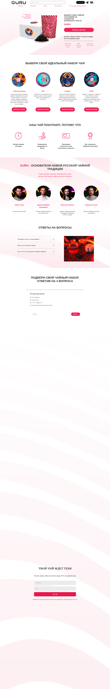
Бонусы (33, 6)
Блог (45, 6)
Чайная (20, 6)
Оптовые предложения (77, 6)
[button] (19, 109)
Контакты (58, 6)
